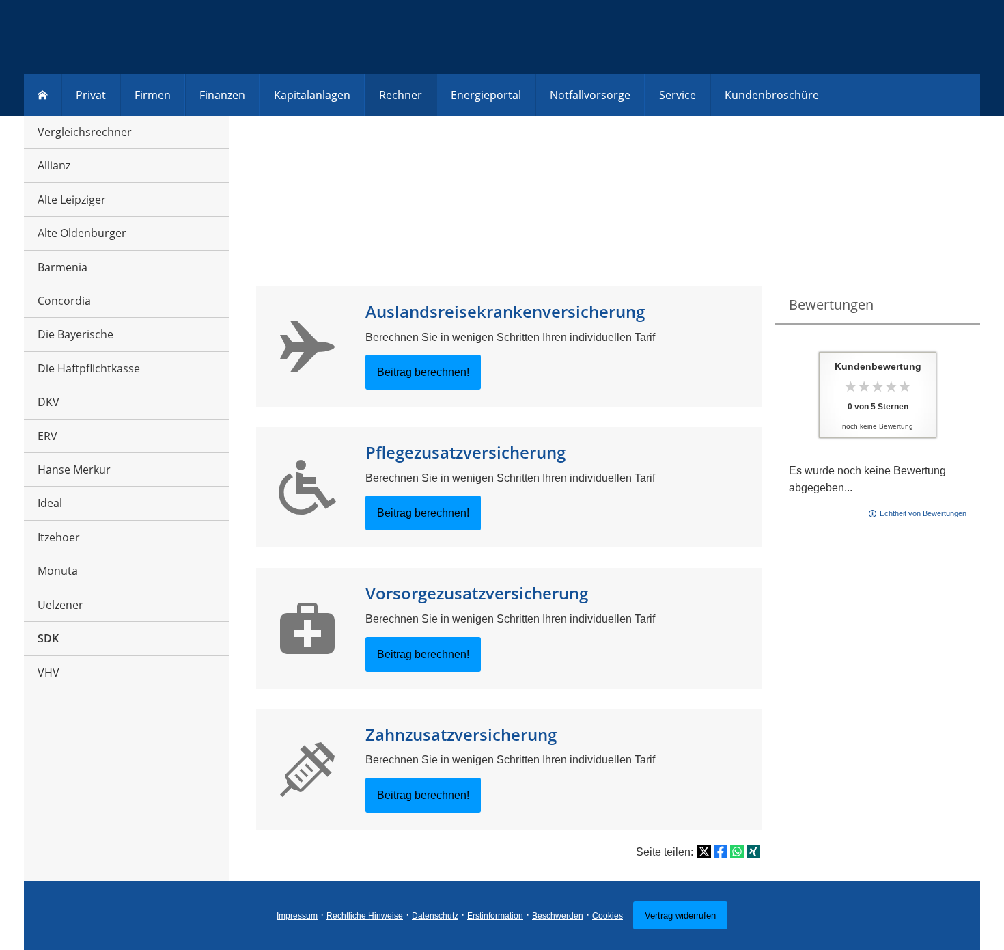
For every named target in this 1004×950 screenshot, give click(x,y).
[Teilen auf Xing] (753, 851)
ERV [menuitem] (47, 436)
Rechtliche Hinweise (364, 916)
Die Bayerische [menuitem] (75, 334)
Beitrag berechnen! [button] (423, 372)
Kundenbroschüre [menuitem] (772, 95)
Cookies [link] (607, 916)
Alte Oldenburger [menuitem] (82, 233)
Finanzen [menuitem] (222, 95)
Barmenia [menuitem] (62, 267)
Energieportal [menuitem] (486, 95)
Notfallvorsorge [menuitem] (590, 95)
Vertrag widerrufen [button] (680, 915)
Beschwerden (557, 916)
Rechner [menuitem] (400, 95)
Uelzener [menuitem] (60, 604)
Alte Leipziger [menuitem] (72, 199)
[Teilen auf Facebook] (720, 851)
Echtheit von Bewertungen (923, 513)
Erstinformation (495, 916)
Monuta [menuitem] (58, 570)
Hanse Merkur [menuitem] (74, 469)
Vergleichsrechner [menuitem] (85, 131)
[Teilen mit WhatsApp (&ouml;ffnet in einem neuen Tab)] (737, 851)
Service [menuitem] (677, 95)
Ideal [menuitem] (50, 503)
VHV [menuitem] (48, 672)
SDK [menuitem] (48, 638)
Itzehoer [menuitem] (59, 537)
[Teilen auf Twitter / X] (704, 851)
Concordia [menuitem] (64, 300)
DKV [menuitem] (48, 401)
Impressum (297, 916)
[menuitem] (42, 95)
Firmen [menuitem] (153, 95)
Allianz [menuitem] (54, 165)
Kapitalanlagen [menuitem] (312, 95)
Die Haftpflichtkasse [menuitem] (89, 368)
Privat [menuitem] (91, 95)
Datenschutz (435, 916)
